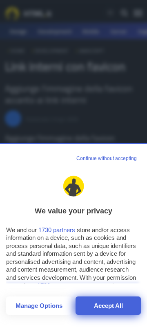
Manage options (39, 305)
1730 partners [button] (56, 229)
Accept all (108, 305)
